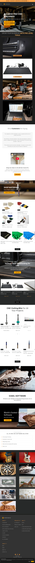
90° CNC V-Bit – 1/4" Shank (5, 351)
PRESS (3, 547)
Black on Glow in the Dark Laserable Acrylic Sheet (6, 242)
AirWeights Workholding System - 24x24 (17, 292)
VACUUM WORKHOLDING (6, 524)
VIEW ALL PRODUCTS (9, 24)
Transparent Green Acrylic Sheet (17, 241)
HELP (23, 524)
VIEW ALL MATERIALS (9, 192)
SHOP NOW (17, 272)
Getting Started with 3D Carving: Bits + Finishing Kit (23, 225)
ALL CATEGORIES (5, 539)
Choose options (6, 330)
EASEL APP (16, 526)
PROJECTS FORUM (18, 524)
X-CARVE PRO (4, 522)
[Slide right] (20, 247)
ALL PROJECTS (17, 522)
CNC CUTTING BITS (5, 526)
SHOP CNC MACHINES (9, 21)
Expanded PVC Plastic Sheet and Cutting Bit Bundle (23, 212)
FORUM (23, 522)
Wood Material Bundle (5, 211)
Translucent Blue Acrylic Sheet (28, 241)
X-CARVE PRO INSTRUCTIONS (26, 526)
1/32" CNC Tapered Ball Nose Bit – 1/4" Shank (28, 351)
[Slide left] (15, 247)
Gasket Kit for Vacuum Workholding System (28, 292)
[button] (1, 4)
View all (17, 249)
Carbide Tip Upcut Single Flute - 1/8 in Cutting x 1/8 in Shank (6, 326)
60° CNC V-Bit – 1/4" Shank (16, 351)
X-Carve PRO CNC (17, 55)
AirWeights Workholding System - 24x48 (6, 292)
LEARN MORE (17, 174)
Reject (29, 561)
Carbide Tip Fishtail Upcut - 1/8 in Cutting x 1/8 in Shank (17, 326)
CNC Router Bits (17, 97)
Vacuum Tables (17, 76)
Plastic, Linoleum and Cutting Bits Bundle (7, 225)
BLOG (3, 545)
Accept (32, 561)
